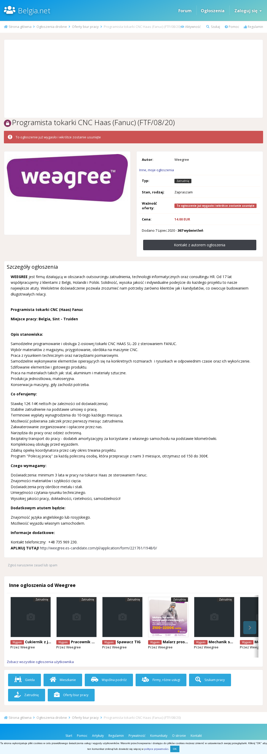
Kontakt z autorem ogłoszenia (199, 244)
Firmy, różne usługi (166, 680)
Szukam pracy (214, 680)
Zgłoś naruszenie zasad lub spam (32, 565)
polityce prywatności (156, 748)
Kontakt (196, 735)
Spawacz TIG (129, 641)
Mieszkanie (67, 680)
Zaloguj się (246, 11)
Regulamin (255, 26)
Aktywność (192, 26)
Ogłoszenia (212, 11)
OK (175, 748)
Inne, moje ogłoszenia (156, 170)
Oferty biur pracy (75, 695)
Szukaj (215, 26)
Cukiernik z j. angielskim (48, 641)
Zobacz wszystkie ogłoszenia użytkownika (40, 661)
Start (68, 735)
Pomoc (233, 26)
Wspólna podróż (114, 680)
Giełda (29, 680)
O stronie (179, 735)
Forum (185, 11)
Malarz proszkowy (180, 641)
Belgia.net (34, 10)
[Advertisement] (133, 78)
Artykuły (98, 735)
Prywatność (137, 735)
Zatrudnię (31, 695)
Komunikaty (158, 735)
